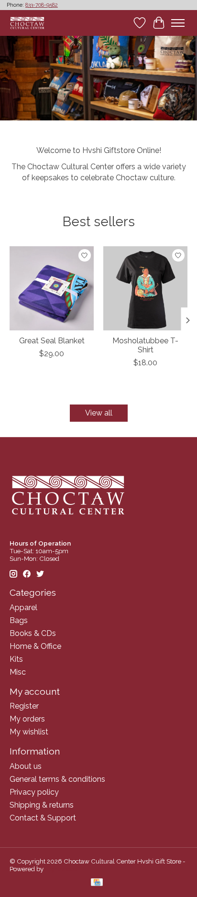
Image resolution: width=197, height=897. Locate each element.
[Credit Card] (97, 882)
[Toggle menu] (177, 23)
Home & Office (35, 646)
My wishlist (29, 731)
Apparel (23, 607)
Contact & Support (43, 817)
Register (24, 706)
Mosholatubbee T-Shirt (145, 345)
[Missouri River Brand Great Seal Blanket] (52, 288)
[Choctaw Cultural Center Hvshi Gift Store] (27, 23)
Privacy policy (34, 792)
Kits (16, 659)
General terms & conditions (57, 779)
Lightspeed (61, 869)
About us (26, 766)
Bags (19, 620)
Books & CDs (33, 633)
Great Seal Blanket (52, 340)
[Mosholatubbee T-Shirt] (145, 288)
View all (98, 412)
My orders (27, 718)
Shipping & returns (42, 804)
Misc (18, 672)
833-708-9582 (41, 5)
